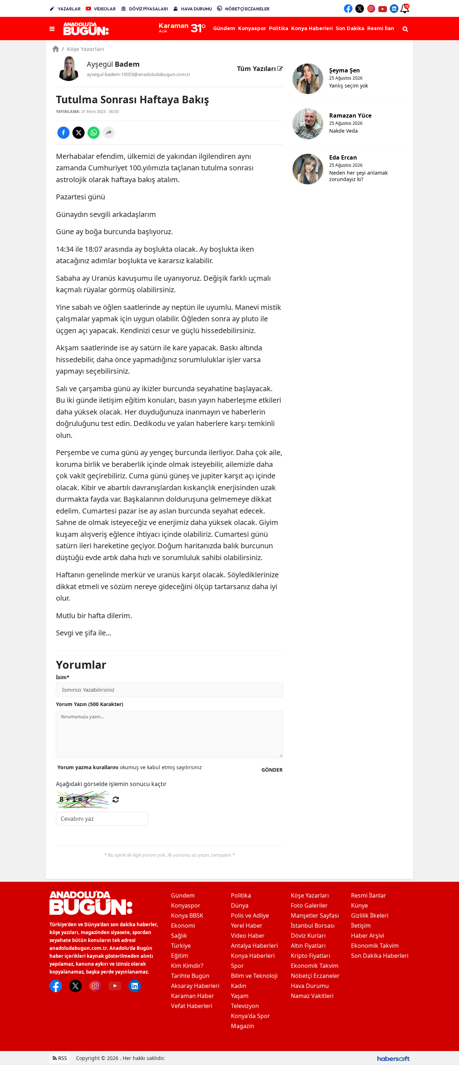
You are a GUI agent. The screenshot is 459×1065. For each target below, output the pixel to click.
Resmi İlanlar (368, 895)
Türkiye (181, 946)
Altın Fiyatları (308, 946)
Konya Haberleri (253, 956)
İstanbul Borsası (313, 925)
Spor (237, 966)
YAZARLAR (69, 8)
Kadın (238, 986)
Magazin (242, 1026)
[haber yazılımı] (393, 1058)
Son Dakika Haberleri (379, 956)
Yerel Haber (246, 925)
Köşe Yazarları (83, 48)
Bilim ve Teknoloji (254, 976)
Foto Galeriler (309, 905)
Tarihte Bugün (190, 976)
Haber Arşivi (367, 935)
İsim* (63, 677)
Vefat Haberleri (191, 1006)
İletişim (361, 925)
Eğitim (179, 956)
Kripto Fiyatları (310, 956)
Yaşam (240, 996)
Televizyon (245, 1006)
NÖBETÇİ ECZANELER (247, 8)
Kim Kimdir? (187, 966)
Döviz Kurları (308, 935)
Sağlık (179, 935)
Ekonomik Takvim (315, 966)
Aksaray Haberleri (195, 986)
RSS (62, 1058)
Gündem (183, 895)
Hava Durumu (310, 986)
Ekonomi (183, 925)
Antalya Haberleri (254, 946)
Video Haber (248, 935)
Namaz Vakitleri (312, 996)
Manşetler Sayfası (315, 915)
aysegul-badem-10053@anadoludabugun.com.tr (138, 74)
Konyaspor (185, 905)
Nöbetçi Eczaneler (315, 976)
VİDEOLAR (105, 8)
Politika (241, 895)
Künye (359, 905)
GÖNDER (272, 769)
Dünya (240, 905)
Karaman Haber (192, 996)
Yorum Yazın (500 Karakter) (89, 704)
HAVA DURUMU (196, 8)
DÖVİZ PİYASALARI (148, 8)
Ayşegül (113, 64)
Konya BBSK (187, 915)
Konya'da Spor (250, 1016)
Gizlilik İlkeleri (369, 915)
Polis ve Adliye (250, 915)
